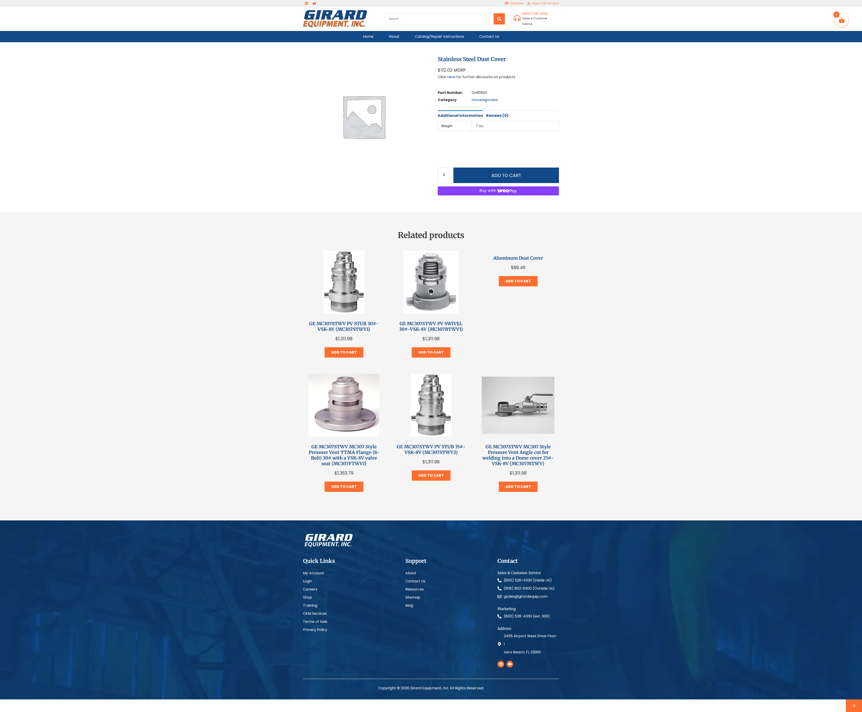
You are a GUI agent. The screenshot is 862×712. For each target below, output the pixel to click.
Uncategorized (485, 99)
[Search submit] (499, 18)
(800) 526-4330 (535, 13)
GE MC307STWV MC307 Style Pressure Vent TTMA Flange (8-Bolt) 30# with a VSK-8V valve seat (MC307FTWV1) (344, 455)
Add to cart (506, 175)
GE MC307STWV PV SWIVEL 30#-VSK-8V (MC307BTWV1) (431, 326)
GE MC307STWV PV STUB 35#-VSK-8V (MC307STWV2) (431, 449)
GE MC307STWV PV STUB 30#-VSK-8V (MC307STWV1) (344, 326)
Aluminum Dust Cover (518, 258)
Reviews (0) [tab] (497, 115)
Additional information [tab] (460, 115)
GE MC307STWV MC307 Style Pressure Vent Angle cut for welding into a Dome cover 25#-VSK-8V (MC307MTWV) (518, 455)
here (451, 77)
